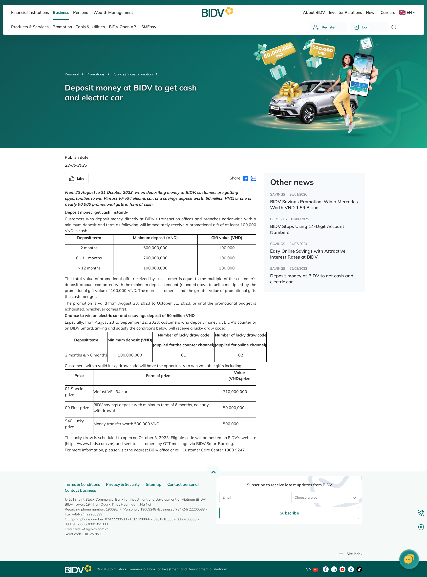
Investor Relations (345, 12)
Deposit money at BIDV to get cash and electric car (311, 279)
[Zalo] (351, 568)
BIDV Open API (123, 26)
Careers (388, 12)
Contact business (80, 490)
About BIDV (314, 12)
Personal (72, 74)
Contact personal (183, 484)
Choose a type (306, 497)
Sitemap (153, 484)
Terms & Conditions (82, 484)
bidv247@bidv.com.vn (91, 529)
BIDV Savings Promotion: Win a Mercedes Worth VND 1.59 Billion (314, 204)
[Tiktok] (359, 568)
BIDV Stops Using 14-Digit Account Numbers (307, 229)
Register (329, 27)
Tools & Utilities (90, 26)
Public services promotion (132, 74)
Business (61, 12)
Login (366, 27)
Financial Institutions (30, 12)
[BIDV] (78, 569)
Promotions (95, 74)
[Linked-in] (334, 568)
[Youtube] (342, 568)
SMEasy (148, 26)
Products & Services (30, 26)
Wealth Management (113, 12)
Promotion (62, 26)
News (371, 12)
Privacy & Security (123, 484)
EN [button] (409, 12)
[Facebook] (326, 568)
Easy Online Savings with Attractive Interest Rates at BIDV (307, 254)
